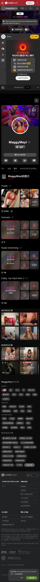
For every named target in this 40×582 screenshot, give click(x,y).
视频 (24, 8)
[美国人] (4, 390)
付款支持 (23, 521)
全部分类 (29, 465)
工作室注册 (5, 521)
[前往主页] (12, 3)
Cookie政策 (24, 498)
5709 (6, 211)
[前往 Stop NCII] (14, 558)
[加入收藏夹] (3, 36)
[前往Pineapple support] (3, 558)
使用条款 (23, 490)
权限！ (26, 74)
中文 (30, 475)
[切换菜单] (2, 3)
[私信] (34, 160)
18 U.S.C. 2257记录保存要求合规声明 (12, 565)
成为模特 (4, 517)
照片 (33, 8)
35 (5, 273)
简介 (3, 169)
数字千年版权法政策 (27, 494)
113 (5, 303)
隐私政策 (23, 486)
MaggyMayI (7, 382)
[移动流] (11, 390)
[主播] (36, 100)
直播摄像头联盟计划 (8, 525)
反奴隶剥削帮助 (25, 506)
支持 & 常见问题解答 (27, 517)
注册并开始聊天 (23, 78)
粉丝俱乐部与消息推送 (28, 169)
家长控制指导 (25, 502)
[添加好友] (24, 160)
